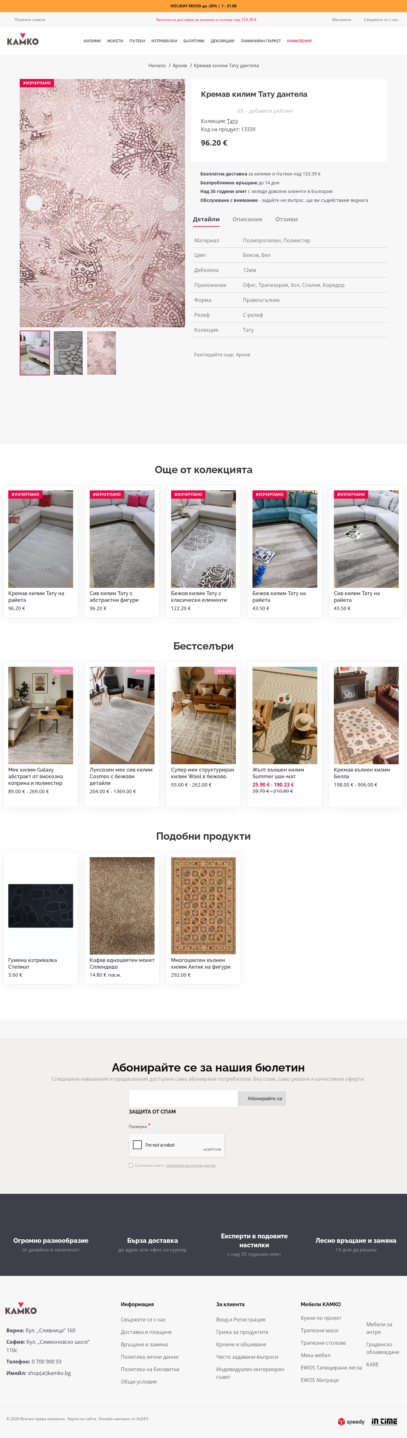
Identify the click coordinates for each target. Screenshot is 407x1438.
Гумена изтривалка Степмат (32, 963)
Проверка (138, 1126)
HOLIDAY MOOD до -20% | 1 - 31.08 (203, 6)
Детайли (206, 219)
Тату (232, 121)
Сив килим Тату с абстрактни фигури (114, 596)
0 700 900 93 (46, 1361)
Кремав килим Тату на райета (36, 596)
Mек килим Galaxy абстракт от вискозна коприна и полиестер (35, 776)
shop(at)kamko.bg (49, 1373)
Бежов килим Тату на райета (279, 596)
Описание (247, 219)
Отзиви (286, 219)
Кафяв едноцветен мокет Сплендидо (122, 963)
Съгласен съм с (175, 1165)
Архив (180, 65)
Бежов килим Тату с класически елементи (199, 596)
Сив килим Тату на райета (357, 596)
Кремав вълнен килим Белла (362, 773)
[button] (34, 203)
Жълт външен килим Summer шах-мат (278, 773)
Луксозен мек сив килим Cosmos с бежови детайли (121, 776)
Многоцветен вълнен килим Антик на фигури (201, 963)
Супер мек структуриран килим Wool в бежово (202, 773)
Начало (157, 65)
